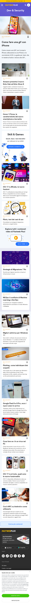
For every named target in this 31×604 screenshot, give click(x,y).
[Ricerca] (25, 5)
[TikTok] (7, 556)
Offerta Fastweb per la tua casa (14, 1)
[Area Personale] (28, 5)
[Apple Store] (8, 547)
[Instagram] (3, 556)
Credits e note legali (6, 568)
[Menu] (2, 5)
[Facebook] (19, 556)
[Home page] (11, 5)
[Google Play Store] (21, 547)
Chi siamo (4, 565)
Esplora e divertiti (15, 146)
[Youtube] (11, 556)
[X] (23, 556)
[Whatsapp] (15, 556)
